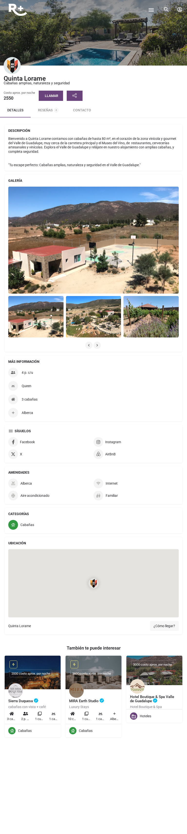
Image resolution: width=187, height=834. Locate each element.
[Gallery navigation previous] (89, 345)
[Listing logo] (12, 65)
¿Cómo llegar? (164, 626)
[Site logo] (18, 10)
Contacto (82, 110)
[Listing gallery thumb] (93, 240)
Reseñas (47, 110)
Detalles (15, 110)
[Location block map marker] (93, 583)
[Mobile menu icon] (151, 10)
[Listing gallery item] (36, 316)
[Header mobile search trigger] (166, 9)
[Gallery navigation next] (98, 345)
